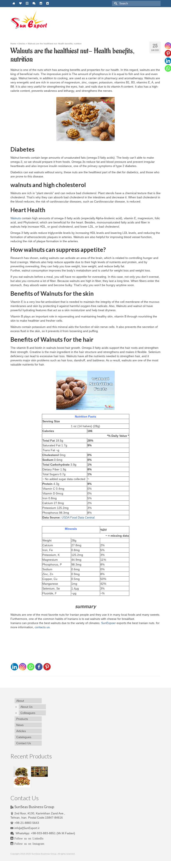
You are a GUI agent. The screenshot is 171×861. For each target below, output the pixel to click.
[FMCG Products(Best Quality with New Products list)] (39, 771)
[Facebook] (39, 666)
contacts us (42, 627)
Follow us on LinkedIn (28, 838)
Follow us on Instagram (29, 843)
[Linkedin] (14, 666)
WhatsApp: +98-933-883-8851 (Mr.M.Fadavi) (45, 833)
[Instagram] (22, 666)
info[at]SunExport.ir (27, 828)
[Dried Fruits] (22, 771)
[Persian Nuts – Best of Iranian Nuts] (22, 781)
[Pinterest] (47, 666)
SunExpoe (108, 623)
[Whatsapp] (30, 666)
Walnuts (15, 218)
